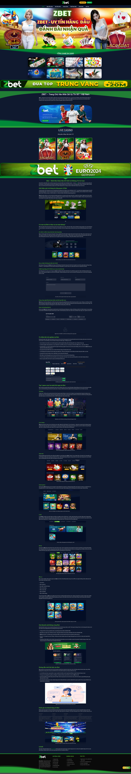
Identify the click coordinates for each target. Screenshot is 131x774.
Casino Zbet (65, 6)
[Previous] (4, 28)
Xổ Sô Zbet (81, 6)
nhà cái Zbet (53, 748)
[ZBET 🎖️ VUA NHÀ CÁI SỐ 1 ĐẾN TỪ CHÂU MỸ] (65, 2)
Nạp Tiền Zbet (50, 6)
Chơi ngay (126, 767)
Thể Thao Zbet (73, 6)
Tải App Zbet (56, 763)
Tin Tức (87, 6)
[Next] (127, 28)
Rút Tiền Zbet (58, 6)
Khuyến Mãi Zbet (56, 765)
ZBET (43, 6)
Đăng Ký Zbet (56, 759)
